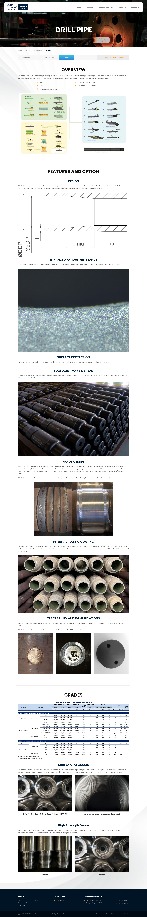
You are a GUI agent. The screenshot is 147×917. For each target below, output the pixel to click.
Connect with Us (62, 900)
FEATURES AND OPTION (47, 58)
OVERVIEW (26, 58)
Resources (122, 7)
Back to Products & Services (114, 58)
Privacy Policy (110, 914)
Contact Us (135, 7)
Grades (67, 58)
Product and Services (106, 7)
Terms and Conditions (123, 914)
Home (79, 7)
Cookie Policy (100, 914)
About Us (89, 7)
